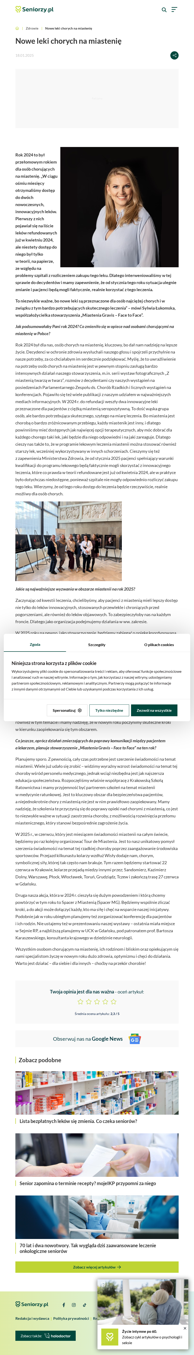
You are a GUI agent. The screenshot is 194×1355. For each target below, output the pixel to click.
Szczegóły (97, 644)
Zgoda (35, 644)
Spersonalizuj (64, 710)
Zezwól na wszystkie (154, 710)
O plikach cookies (159, 644)
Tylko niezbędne (109, 710)
